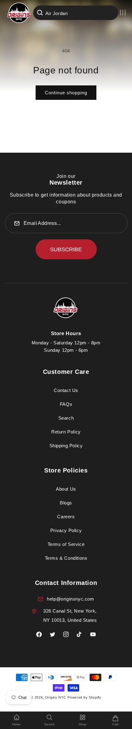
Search (66, 418)
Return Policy (66, 431)
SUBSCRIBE (66, 249)
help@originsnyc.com (70, 599)
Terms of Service (66, 544)
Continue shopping (66, 92)
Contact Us (66, 390)
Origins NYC (55, 697)
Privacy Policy (66, 530)
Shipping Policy (66, 445)
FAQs (66, 404)
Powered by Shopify (84, 697)
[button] (122, 12)
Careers (66, 516)
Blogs (66, 502)
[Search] (40, 12)
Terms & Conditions (66, 558)
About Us (66, 489)
